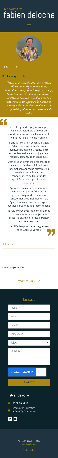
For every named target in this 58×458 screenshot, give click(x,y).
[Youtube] (15, 419)
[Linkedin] (10, 419)
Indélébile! (29, 450)
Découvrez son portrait (29, 281)
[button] (29, 26)
